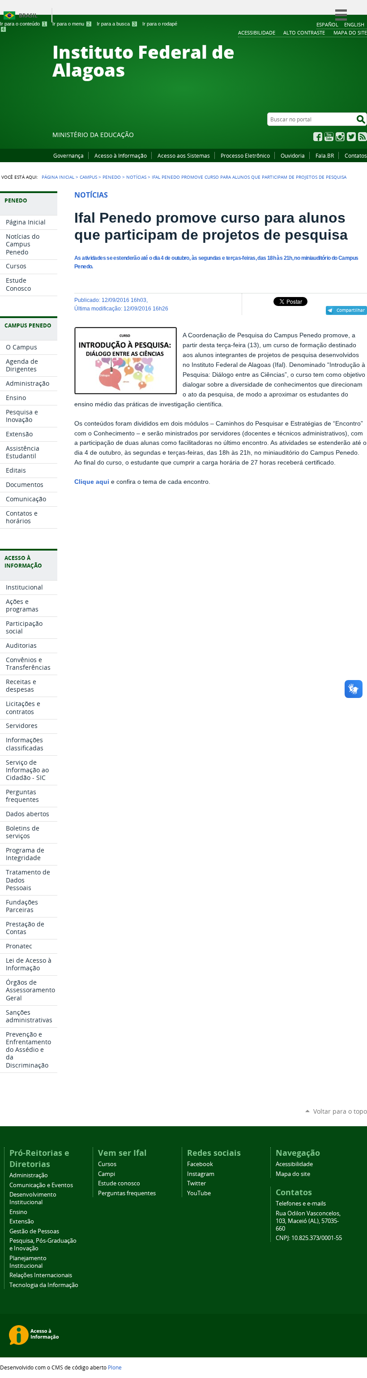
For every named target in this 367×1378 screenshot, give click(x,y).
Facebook (317, 136)
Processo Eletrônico (245, 155)
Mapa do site (293, 1174)
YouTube (328, 136)
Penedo (111, 177)
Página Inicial (58, 177)
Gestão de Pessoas (34, 1231)
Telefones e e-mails (301, 1203)
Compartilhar (351, 310)
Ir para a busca (116, 23)
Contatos (356, 155)
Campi (106, 1174)
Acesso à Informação (120, 155)
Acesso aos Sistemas (184, 155)
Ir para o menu (71, 23)
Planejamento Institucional (28, 1262)
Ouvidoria (293, 155)
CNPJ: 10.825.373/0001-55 (309, 1238)
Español (327, 24)
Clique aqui (91, 481)
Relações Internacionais (40, 1275)
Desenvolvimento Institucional (32, 1198)
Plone (115, 1367)
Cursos (107, 1164)
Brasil (28, 15)
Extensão (21, 1221)
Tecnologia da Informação (43, 1285)
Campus (88, 177)
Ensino (18, 1212)
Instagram (340, 136)
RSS (362, 136)
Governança (68, 155)
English (354, 24)
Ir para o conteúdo (23, 23)
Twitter (351, 136)
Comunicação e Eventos (41, 1185)
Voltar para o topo (340, 1111)
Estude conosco (119, 1183)
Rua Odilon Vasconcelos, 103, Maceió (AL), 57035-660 (308, 1221)
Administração (28, 1175)
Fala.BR (325, 155)
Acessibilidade (294, 1164)
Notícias (136, 177)
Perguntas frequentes (127, 1193)
